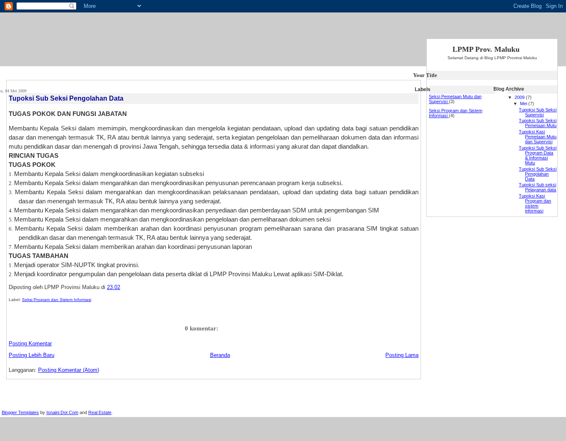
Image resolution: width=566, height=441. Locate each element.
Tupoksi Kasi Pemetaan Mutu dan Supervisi (537, 136)
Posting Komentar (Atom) (68, 370)
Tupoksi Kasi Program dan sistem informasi (535, 203)
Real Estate (99, 412)
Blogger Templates (20, 412)
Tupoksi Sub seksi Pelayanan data (537, 187)
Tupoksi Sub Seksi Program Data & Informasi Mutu (537, 155)
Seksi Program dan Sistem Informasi (56, 299)
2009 (520, 97)
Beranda (220, 355)
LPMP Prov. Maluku (486, 49)
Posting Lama (401, 355)
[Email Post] (122, 287)
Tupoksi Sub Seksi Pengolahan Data (66, 98)
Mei (524, 103)
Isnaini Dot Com (62, 412)
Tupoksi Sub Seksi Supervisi (537, 112)
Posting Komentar (30, 343)
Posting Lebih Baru (31, 355)
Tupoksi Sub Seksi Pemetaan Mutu (537, 123)
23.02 (113, 287)
